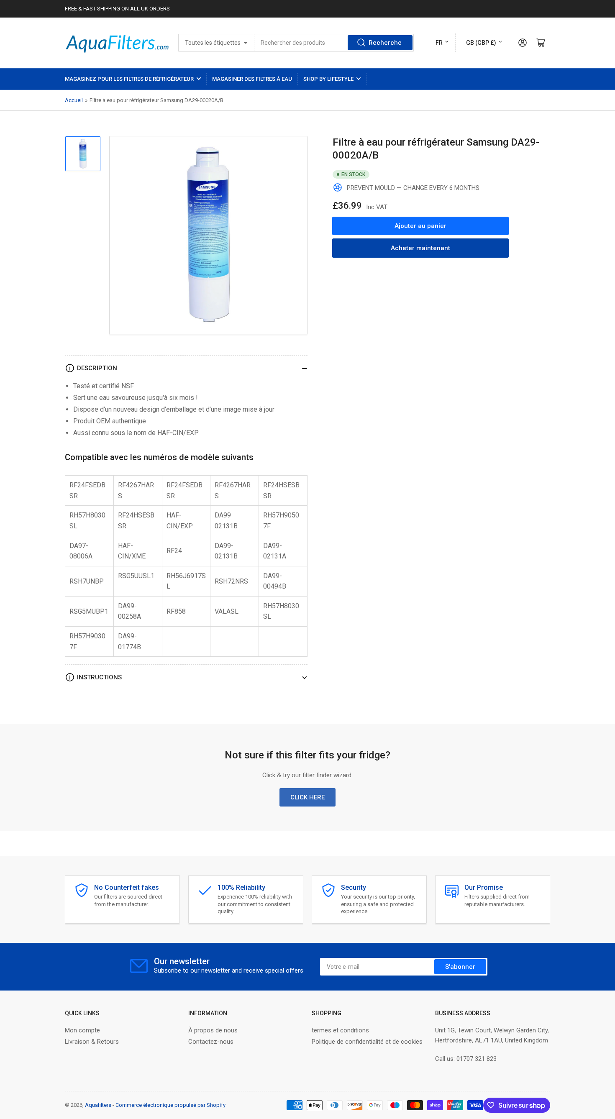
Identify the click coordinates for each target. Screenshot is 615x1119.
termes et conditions (340, 1030)
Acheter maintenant (420, 248)
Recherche (385, 42)
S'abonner (460, 966)
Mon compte (82, 1030)
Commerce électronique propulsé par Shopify (170, 1105)
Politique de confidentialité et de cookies (367, 1041)
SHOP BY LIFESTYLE (328, 79)
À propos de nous (213, 1030)
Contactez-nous (210, 1041)
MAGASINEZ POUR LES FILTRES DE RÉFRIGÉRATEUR (129, 79)
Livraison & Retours (92, 1041)
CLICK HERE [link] (307, 797)
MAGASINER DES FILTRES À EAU (252, 79)
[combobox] (334, 42)
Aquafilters (98, 1105)
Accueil (74, 100)
